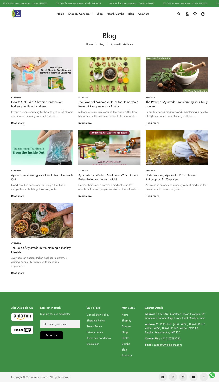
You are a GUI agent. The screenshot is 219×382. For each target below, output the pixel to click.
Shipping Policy (96, 320)
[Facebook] (163, 377)
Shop (99, 14)
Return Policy (94, 326)
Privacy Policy (95, 332)
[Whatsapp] (204, 377)
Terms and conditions (99, 338)
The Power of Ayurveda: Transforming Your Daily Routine (177, 104)
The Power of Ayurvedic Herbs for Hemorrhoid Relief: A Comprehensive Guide (108, 104)
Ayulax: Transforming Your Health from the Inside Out (42, 177)
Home (60, 14)
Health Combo (115, 14)
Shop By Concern (79, 14)
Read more (17, 123)
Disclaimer (93, 344)
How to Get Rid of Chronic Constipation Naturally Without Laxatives (36, 104)
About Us (143, 14)
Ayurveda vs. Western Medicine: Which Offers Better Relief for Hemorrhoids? (108, 177)
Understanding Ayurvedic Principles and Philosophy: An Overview (171, 177)
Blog (131, 14)
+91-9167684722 (171, 338)
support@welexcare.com (168, 345)
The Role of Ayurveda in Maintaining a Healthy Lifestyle (41, 250)
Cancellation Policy (98, 315)
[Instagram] (173, 377)
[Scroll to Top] (212, 363)
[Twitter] (183, 377)
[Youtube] (193, 377)
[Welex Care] (16, 14)
